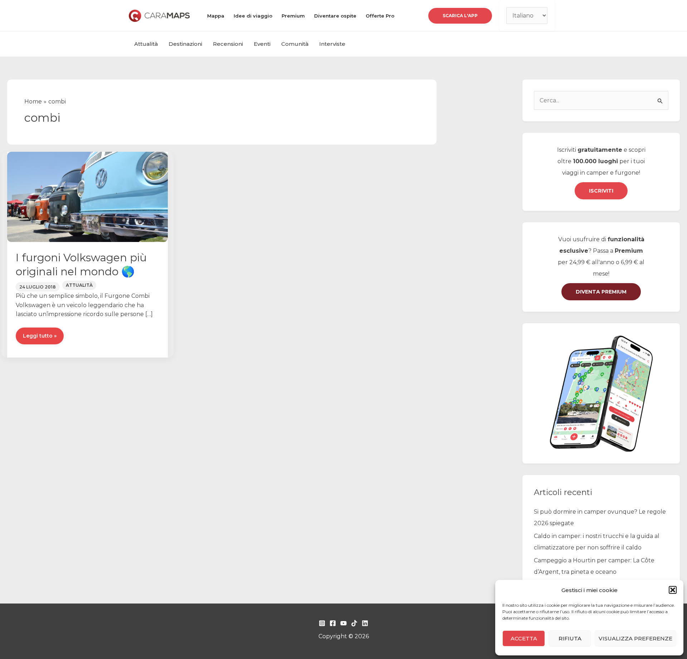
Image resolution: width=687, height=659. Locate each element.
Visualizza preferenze (635, 638)
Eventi (262, 43)
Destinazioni (185, 43)
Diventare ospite (335, 16)
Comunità (294, 43)
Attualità (146, 43)
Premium (293, 16)
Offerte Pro (380, 16)
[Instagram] (322, 623)
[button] (672, 589)
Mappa (215, 16)
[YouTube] (343, 623)
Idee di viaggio (253, 16)
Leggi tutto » (40, 338)
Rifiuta (570, 638)
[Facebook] (333, 623)
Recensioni (228, 43)
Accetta (524, 638)
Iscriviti (601, 191)
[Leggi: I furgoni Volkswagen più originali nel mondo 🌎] (87, 196)
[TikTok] (354, 623)
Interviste (332, 43)
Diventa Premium (601, 292)
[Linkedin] (365, 623)
